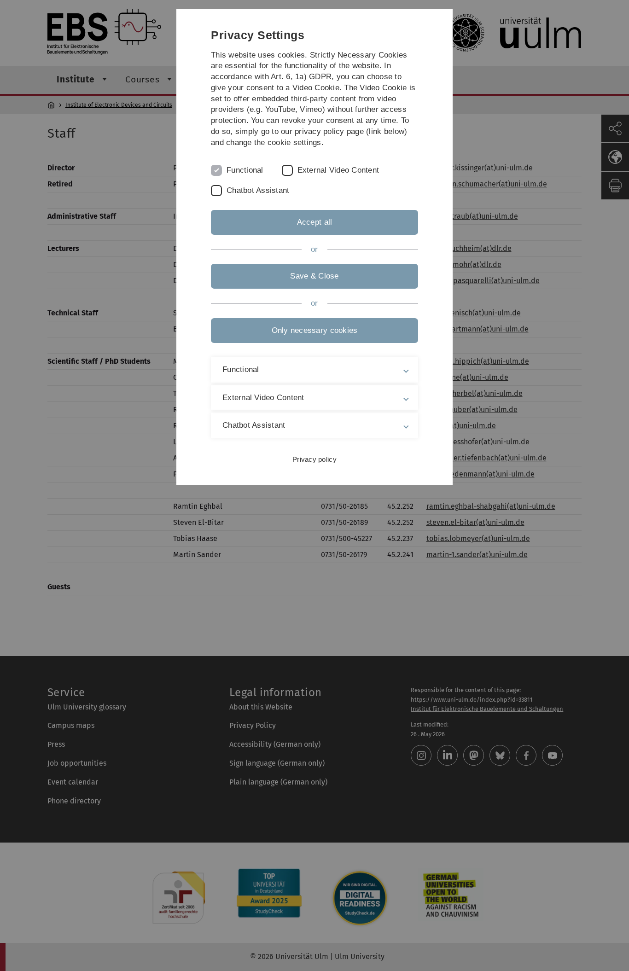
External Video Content (338, 170)
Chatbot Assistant (258, 190)
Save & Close (314, 276)
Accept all (314, 222)
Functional (245, 170)
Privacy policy (314, 459)
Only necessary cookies (315, 330)
